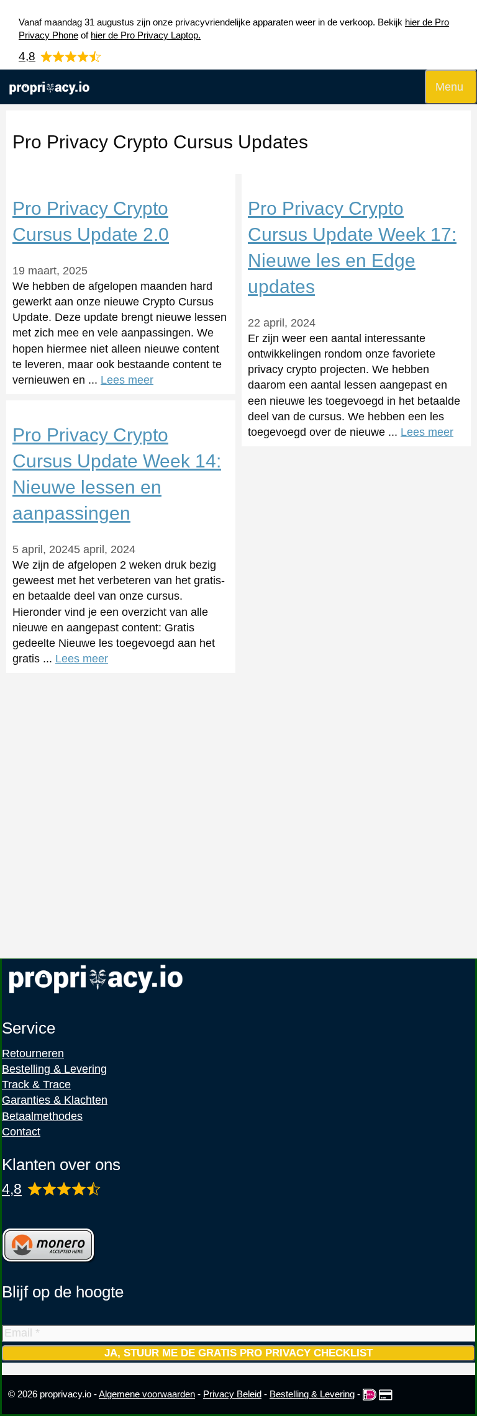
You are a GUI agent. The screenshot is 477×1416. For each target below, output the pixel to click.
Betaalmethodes (42, 1116)
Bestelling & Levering (54, 1069)
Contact (21, 1131)
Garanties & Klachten (54, 1100)
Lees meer (127, 380)
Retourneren (33, 1053)
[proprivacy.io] (49, 87)
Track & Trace (36, 1084)
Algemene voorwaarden (147, 1394)
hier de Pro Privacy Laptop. (146, 35)
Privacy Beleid (232, 1394)
